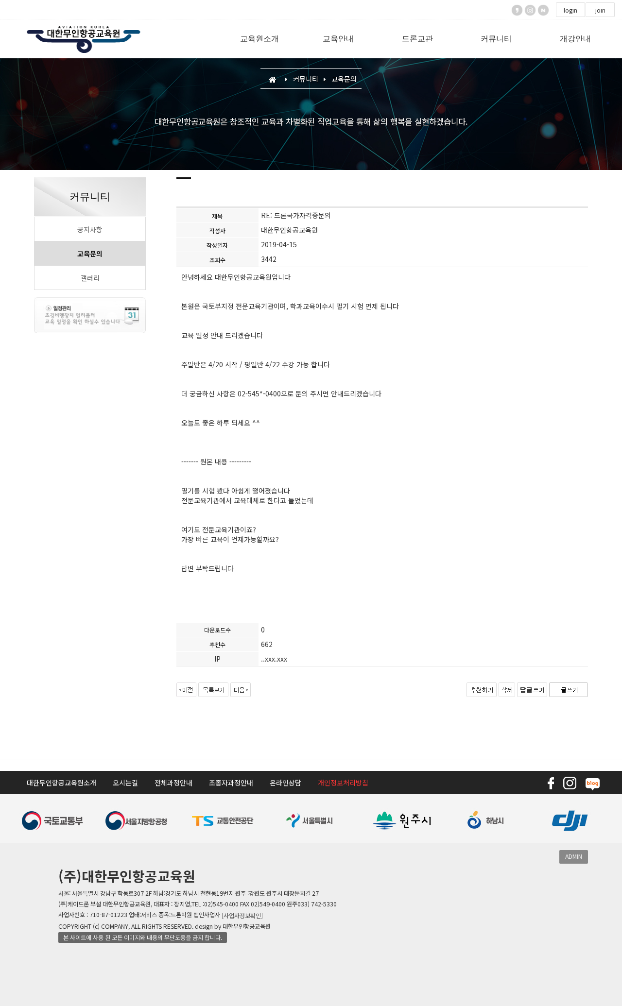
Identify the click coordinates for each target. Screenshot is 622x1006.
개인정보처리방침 (343, 782)
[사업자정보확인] (242, 915)
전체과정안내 (173, 782)
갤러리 (90, 278)
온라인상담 (285, 782)
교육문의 (90, 253)
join (600, 10)
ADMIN (573, 856)
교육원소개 (259, 38)
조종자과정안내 (231, 782)
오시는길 (125, 782)
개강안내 (575, 38)
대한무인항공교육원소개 (61, 782)
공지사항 (90, 229)
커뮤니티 (496, 38)
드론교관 (417, 38)
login (570, 10)
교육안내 (338, 38)
